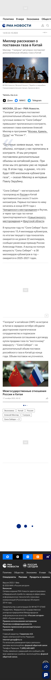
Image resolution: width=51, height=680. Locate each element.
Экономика (9, 410)
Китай (20, 410)
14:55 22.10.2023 (10, 33)
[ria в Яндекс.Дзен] (18, 557)
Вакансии (7, 588)
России (24, 194)
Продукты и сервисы (40, 577)
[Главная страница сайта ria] (16, 25)
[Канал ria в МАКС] (8, 557)
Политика (7, 572)
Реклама (23, 577)
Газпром (26, 415)
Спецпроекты (9, 577)
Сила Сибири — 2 (12, 419)
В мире (42, 572)
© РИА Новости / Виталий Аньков (15, 85)
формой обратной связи (36, 645)
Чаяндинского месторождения (20, 209)
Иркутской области (33, 221)
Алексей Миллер (11, 415)
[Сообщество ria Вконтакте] (28, 557)
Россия (30, 410)
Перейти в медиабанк (37, 85)
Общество (19, 572)
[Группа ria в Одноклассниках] (38, 557)
